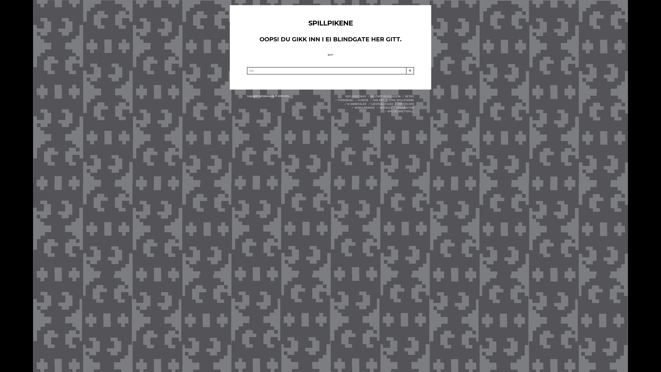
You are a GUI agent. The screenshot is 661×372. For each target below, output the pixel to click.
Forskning (345, 100)
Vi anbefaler (356, 104)
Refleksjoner (355, 96)
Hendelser (406, 104)
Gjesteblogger (382, 104)
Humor (363, 100)
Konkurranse (365, 107)
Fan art (378, 100)
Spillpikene (330, 23)
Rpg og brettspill (400, 111)
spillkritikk (405, 107)
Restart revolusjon (386, 96)
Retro (409, 96)
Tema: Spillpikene (401, 100)
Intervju (385, 107)
